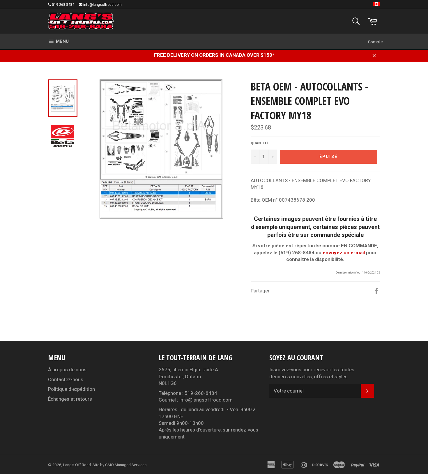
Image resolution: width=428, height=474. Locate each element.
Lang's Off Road (77, 464)
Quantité (260, 143)
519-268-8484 (63, 5)
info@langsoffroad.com (102, 5)
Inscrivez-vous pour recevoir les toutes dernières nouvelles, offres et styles (311, 373)
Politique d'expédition (71, 389)
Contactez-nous (65, 379)
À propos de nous (67, 369)
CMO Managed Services (125, 464)
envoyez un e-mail (344, 252)
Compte (375, 42)
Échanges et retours (70, 399)
